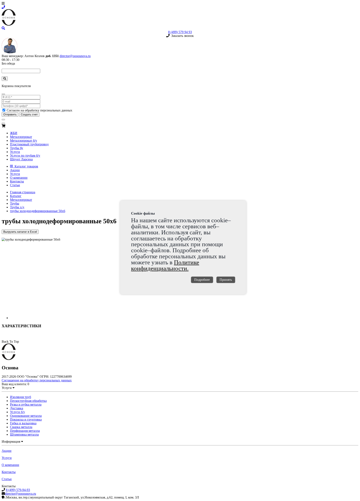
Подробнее (202, 280)
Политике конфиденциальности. (165, 265)
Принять (226, 280)
